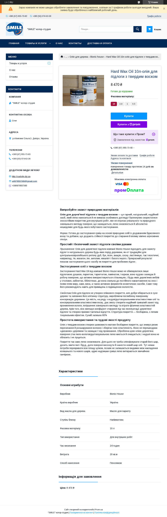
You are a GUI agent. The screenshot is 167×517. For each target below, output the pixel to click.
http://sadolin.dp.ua (21, 176)
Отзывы (13, 76)
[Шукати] (137, 29)
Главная (14, 43)
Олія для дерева (79, 56)
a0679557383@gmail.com (24, 181)
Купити (129, 116)
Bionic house (97, 56)
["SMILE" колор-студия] (14, 35)
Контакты (75, 43)
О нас (59, 43)
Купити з (123, 124)
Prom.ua (99, 510)
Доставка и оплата (99, 43)
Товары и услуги (35, 43)
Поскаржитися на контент (81, 512)
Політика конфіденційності (106, 512)
